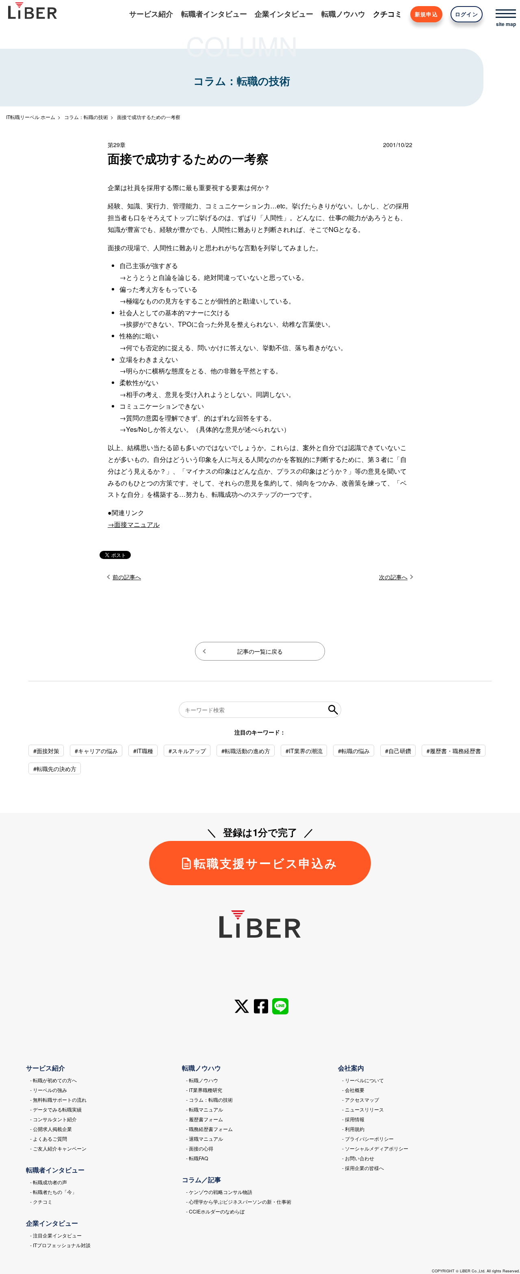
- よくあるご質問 (48, 1138)
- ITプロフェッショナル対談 (60, 1245)
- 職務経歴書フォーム (209, 1128)
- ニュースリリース (363, 1109)
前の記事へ (127, 577)
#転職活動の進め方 (245, 751)
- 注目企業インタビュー (56, 1235)
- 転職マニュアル (204, 1109)
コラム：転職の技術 (86, 116)
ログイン (466, 14)
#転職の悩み (354, 751)
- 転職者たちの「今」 (53, 1191)
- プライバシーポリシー (368, 1138)
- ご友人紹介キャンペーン (58, 1148)
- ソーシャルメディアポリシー (375, 1148)
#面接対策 (46, 751)
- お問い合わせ (358, 1158)
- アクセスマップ (360, 1099)
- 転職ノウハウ (202, 1080)
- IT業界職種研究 (204, 1089)
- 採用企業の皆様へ (363, 1167)
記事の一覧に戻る (260, 651)
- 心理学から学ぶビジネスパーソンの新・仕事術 (238, 1201)
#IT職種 (143, 751)
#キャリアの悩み (96, 751)
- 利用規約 (353, 1128)
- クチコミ (41, 1201)
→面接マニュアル (134, 524)
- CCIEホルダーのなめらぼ (215, 1211)
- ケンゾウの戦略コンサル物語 (219, 1191)
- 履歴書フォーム (204, 1119)
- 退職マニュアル (204, 1138)
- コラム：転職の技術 (209, 1099)
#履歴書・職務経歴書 (454, 751)
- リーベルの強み (48, 1089)
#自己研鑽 (398, 751)
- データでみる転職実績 (56, 1109)
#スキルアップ (187, 751)
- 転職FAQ (197, 1158)
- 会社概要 (353, 1089)
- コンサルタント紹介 (53, 1119)
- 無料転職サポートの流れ (58, 1099)
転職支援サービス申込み (266, 863)
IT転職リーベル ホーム (30, 116)
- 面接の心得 (199, 1148)
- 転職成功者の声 (48, 1182)
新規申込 (426, 14)
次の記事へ (393, 577)
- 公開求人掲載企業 (51, 1128)
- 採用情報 (353, 1119)
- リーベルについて (363, 1080)
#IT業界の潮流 (304, 751)
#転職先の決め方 (54, 769)
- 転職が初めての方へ (53, 1080)
